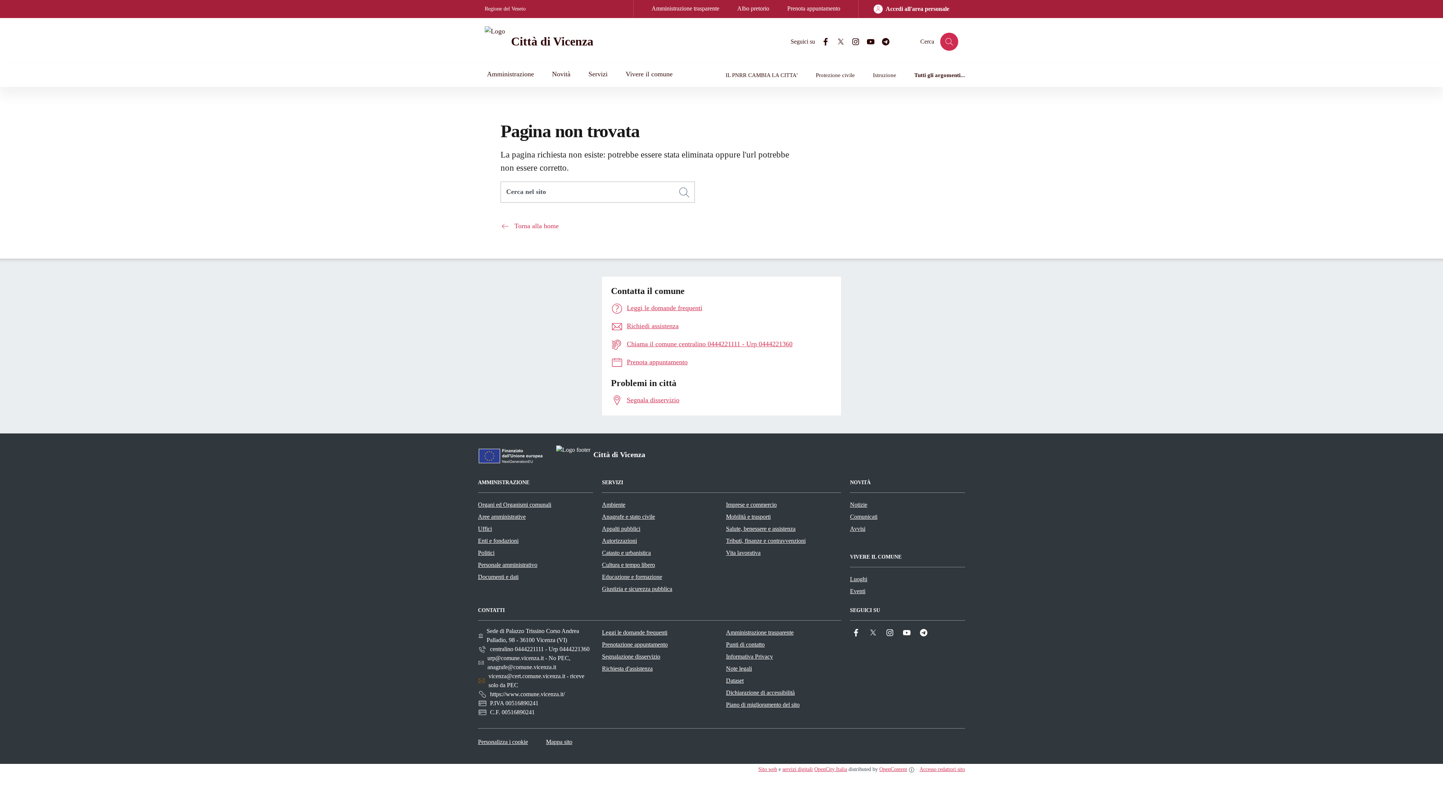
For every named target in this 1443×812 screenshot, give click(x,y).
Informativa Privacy (749, 656)
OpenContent (893, 769)
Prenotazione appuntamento (635, 644)
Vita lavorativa (743, 553)
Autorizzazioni (619, 541)
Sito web (767, 769)
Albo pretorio (753, 8)
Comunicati (863, 517)
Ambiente (613, 504)
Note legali (739, 668)
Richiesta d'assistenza (627, 668)
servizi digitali (797, 769)
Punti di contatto (745, 644)
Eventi (857, 591)
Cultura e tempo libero (628, 565)
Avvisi (857, 529)
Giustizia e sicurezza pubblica (637, 589)
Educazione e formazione (632, 577)
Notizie (858, 504)
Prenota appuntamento (813, 8)
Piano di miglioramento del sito (763, 704)
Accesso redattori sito (942, 769)
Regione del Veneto (505, 9)
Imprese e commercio (751, 504)
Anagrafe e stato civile (628, 517)
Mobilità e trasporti (748, 517)
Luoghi (858, 579)
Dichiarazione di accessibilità (760, 692)
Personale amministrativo (507, 565)
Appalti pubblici (621, 529)
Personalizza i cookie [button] (503, 742)
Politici (486, 553)
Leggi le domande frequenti (634, 632)
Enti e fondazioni (498, 541)
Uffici (485, 529)
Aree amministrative (502, 517)
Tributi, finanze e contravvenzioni (766, 541)
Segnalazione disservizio (631, 656)
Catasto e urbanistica (626, 553)
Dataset (735, 680)
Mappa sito (559, 742)
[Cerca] (684, 192)
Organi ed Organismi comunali (514, 504)
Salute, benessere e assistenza (761, 529)
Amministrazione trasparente (685, 8)
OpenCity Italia (830, 769)
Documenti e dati (498, 577)
